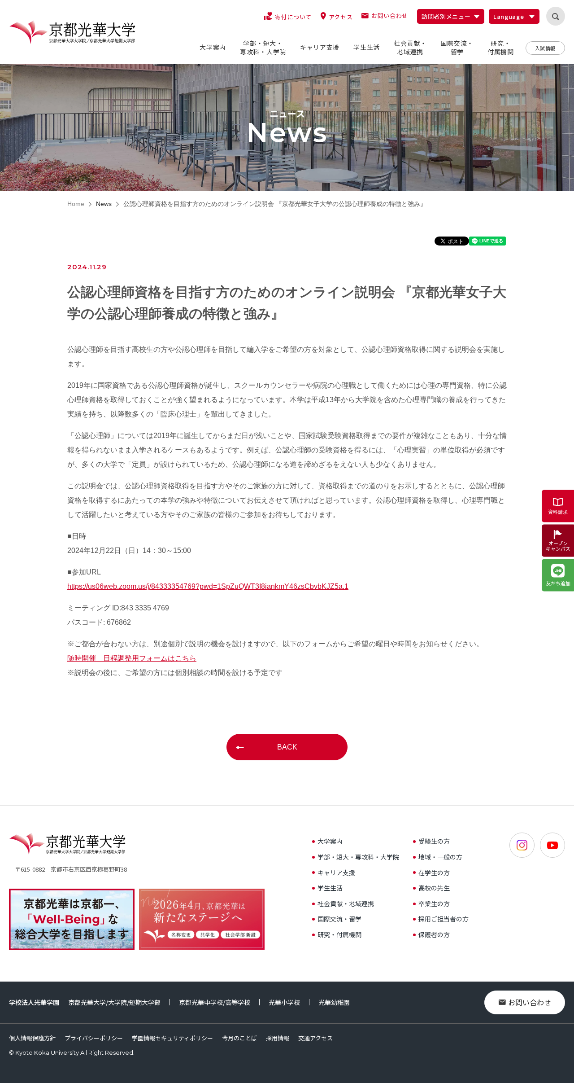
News (104, 203)
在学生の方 (434, 872)
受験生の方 (434, 841)
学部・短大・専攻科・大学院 (358, 856)
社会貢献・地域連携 (345, 903)
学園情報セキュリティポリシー (172, 1038)
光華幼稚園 (334, 1002)
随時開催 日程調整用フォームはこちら (131, 658)
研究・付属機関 (339, 934)
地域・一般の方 (440, 856)
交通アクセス (315, 1038)
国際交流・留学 (339, 918)
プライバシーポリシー (94, 1038)
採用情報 (277, 1038)
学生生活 (330, 887)
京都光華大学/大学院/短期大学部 (114, 1002)
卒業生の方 (434, 903)
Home (75, 203)
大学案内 (330, 841)
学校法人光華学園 (34, 1002)
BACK (287, 747)
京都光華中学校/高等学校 (214, 1002)
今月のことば (239, 1038)
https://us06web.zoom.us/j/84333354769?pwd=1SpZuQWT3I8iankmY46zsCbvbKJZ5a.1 (207, 586)
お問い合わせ (529, 1002)
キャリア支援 (336, 872)
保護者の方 (434, 934)
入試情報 (545, 48)
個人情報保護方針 (32, 1038)
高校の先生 (434, 887)
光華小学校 (284, 1002)
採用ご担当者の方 (443, 918)
